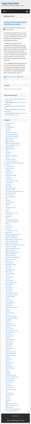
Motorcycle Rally (9, 312)
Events (7, 209)
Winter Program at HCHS (12, 405)
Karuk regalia (8, 287)
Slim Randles (8, 366)
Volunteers (8, 400)
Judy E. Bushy (9, 99)
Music (7, 76)
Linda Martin (8, 300)
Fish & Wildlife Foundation (12, 220)
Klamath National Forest (11, 293)
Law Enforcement (10, 296)
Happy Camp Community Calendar (13, 89)
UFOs (6, 391)
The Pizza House (9, 378)
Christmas (8, 170)
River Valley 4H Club (10, 352)
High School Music (10, 270)
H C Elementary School (11, 230)
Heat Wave (8, 268)
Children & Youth (9, 166)
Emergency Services (10, 207)
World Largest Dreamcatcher (13, 409)
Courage (22, 420)
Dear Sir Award (9, 195)
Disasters (7, 200)
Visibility (7, 398)
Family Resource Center (11, 212)
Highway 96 (8, 271)
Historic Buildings (10, 273)
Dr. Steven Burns (9, 202)
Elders (7, 205)
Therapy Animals (9, 380)
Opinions (7, 321)
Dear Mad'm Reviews (11, 193)
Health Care (8, 261)
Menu (4, 11)
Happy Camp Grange (10, 246)
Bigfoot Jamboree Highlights (12, 143)
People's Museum (9, 332)
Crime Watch (8, 182)
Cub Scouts (8, 184)
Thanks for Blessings (10, 375)
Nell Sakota (8, 320)
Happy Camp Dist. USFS (11, 241)
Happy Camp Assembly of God (13, 234)
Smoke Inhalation (9, 368)
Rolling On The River (10, 355)
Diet (6, 198)
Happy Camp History (10, 253)
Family (7, 211)
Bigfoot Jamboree (10, 141)
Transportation (9, 387)
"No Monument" (9, 123)
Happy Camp (8, 232)
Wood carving (9, 407)
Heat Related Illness (10, 264)
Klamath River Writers (11, 295)
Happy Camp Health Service (12, 248)
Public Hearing (9, 343)
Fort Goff (7, 229)
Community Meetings (11, 175)
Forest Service (9, 227)
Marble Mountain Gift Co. (12, 307)
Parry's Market (9, 328)
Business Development (11, 155)
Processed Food (9, 339)
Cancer (7, 157)
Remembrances (9, 348)
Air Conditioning (9, 127)
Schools (7, 357)
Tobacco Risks (9, 382)
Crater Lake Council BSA (11, 180)
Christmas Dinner (10, 171)
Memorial (7, 311)
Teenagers (8, 373)
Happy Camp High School (11, 252)
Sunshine (7, 371)
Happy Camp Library (10, 255)
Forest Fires (8, 225)
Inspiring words (9, 284)
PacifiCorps (8, 327)
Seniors (7, 360)
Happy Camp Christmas (11, 237)
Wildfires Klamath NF (11, 403)
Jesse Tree (8, 286)
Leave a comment (9, 29)
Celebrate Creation (10, 159)
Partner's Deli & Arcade (11, 330)
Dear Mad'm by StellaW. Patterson (14, 191)
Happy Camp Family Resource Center (15, 245)
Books (7, 150)
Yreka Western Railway (11, 410)
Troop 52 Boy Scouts (10, 389)
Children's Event (9, 168)
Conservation (8, 179)
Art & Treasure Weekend (11, 136)
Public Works (8, 344)
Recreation (8, 346)
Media (7, 309)
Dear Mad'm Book (10, 189)
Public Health (8, 341)
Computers (8, 177)
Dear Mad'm (8, 186)
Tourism (7, 384)
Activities (7, 125)
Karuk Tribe (8, 291)
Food (6, 223)
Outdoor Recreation (10, 325)
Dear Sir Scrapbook (10, 196)
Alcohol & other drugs (11, 132)
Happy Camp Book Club (11, 236)
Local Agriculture (9, 302)
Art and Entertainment (19, 27)
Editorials (7, 204)
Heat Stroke (8, 266)
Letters (7, 298)
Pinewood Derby (9, 336)
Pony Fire (7, 337)
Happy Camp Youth (10, 259)
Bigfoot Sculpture (10, 148)
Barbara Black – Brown (11, 138)
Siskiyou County (9, 362)
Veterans (7, 396)
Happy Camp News (10, 3)
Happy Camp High (10, 250)
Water (7, 401)
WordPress (15, 420)
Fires (6, 218)
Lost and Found (9, 303)
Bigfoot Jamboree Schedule (12, 145)
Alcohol (7, 130)
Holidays (7, 279)
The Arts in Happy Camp (11, 377)
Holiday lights (9, 277)
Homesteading (9, 280)
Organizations (9, 323)
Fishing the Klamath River (12, 221)
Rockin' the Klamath (10, 353)
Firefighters (8, 216)
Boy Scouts (8, 152)
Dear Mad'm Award (10, 188)
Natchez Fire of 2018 (10, 316)
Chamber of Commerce (11, 161)
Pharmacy (8, 334)
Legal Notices (15, 415)
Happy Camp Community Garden (13, 239)
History (7, 275)
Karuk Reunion (9, 289)
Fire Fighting (8, 214)
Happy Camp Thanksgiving (12, 257)
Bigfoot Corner (9, 139)
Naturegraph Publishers (11, 318)
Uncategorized (13, 76)
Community (8, 173)
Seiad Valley (8, 359)
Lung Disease (8, 305)
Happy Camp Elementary (11, 243)
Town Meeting (9, 385)
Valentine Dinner (9, 394)
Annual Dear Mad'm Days (12, 134)
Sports (7, 369)
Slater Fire (8, 364)
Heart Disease (9, 262)
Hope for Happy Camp (11, 282)
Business (7, 154)
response (7, 350)
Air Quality (8, 129)
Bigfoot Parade (9, 147)
